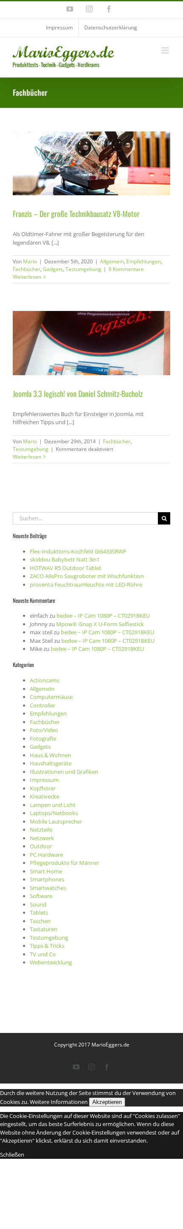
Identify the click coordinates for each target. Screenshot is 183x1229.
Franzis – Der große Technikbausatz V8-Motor (76, 213)
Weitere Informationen (59, 1102)
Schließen (12, 1154)
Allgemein (112, 261)
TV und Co (43, 954)
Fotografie (43, 738)
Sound (38, 904)
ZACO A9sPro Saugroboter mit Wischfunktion (87, 576)
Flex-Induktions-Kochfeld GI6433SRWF (78, 551)
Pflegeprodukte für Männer (64, 863)
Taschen (40, 921)
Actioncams (44, 680)
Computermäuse (51, 697)
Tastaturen (43, 929)
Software (41, 896)
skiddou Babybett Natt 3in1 (65, 559)
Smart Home (46, 871)
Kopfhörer (43, 788)
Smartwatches (48, 888)
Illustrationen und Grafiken (64, 772)
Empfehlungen (143, 261)
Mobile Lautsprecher (56, 821)
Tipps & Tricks (47, 946)
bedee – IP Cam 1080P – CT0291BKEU (103, 615)
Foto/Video (44, 730)
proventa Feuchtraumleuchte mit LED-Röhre (86, 584)
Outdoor (41, 846)
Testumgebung (83, 269)
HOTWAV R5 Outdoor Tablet (65, 568)
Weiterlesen (27, 276)
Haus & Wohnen (50, 755)
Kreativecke (44, 796)
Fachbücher (26, 269)
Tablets (39, 912)
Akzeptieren (107, 1102)
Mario (30, 261)
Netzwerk (42, 838)
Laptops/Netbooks (54, 813)
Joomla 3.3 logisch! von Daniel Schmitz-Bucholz (78, 393)
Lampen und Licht (53, 805)
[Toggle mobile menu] (165, 50)
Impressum (44, 780)
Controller (42, 705)
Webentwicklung (51, 962)
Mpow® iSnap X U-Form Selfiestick (100, 624)
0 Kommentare (126, 269)
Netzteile (41, 829)
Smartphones (47, 879)
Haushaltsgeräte (50, 763)
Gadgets (53, 269)
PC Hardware (46, 854)
